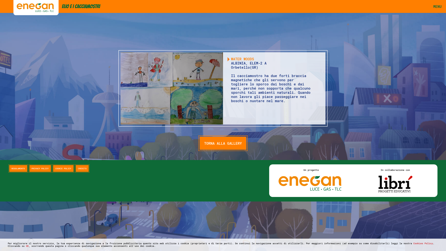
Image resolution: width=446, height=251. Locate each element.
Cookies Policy (423, 243)
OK (27, 246)
